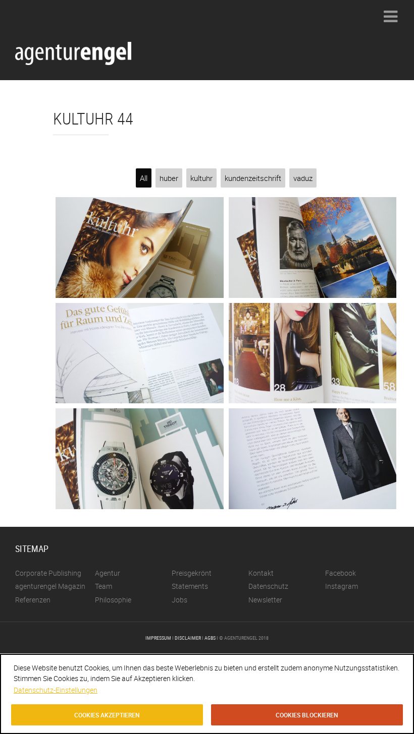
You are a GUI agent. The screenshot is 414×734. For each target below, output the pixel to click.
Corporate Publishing (48, 573)
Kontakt (261, 573)
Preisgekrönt (192, 573)
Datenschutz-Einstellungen (55, 690)
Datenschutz (268, 586)
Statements (190, 586)
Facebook (340, 573)
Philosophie (113, 599)
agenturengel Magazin (50, 586)
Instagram (341, 586)
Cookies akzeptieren (107, 715)
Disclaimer (188, 637)
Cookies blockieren (307, 715)
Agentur (107, 573)
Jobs (179, 599)
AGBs (210, 637)
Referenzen (32, 599)
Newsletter (265, 599)
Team (103, 586)
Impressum (158, 637)
